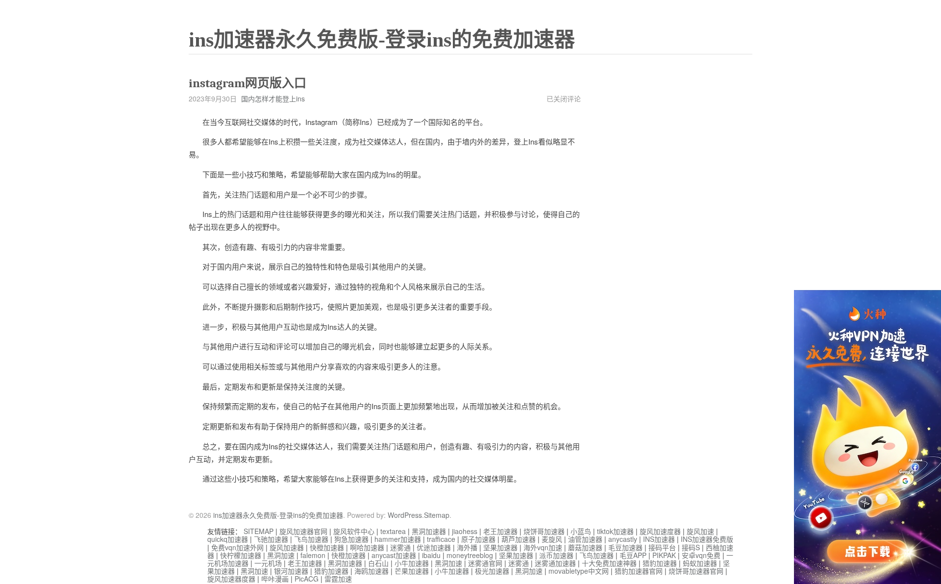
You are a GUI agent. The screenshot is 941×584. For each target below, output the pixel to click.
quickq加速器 (227, 539)
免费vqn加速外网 (237, 547)
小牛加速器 (412, 563)
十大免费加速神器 (609, 563)
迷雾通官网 (485, 563)
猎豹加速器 (660, 563)
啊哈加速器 (367, 547)
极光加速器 (492, 571)
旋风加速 (700, 531)
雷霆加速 (338, 579)
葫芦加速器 (518, 539)
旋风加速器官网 (303, 531)
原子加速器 (478, 539)
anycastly (622, 539)
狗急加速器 (351, 539)
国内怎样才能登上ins (273, 98)
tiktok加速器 (615, 531)
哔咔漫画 (275, 579)
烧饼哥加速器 (544, 531)
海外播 (467, 547)
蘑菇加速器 (585, 547)
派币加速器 (556, 555)
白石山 (378, 563)
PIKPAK (664, 555)
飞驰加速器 (271, 539)
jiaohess (464, 531)
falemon (312, 555)
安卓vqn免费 (701, 555)
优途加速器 (434, 547)
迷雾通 (400, 547)
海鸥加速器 (371, 571)
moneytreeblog (469, 555)
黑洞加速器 (429, 531)
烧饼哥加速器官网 (696, 571)
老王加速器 (500, 531)
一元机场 (268, 563)
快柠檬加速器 (240, 555)
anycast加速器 (393, 555)
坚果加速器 (500, 547)
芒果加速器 (412, 571)
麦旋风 (552, 539)
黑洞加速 (281, 555)
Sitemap (436, 515)
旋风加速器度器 (231, 579)
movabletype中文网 (578, 571)
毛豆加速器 (625, 547)
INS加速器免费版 (707, 539)
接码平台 (662, 547)
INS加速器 (659, 539)
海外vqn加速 (542, 547)
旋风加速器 (287, 547)
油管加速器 (585, 539)
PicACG (307, 579)
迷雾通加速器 (555, 563)
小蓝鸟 (580, 531)
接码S (691, 547)
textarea (393, 531)
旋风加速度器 (660, 531)
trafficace (441, 539)
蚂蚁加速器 (700, 563)
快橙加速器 (327, 547)
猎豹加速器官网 (639, 571)
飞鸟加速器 (311, 539)
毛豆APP (632, 555)
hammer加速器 (397, 539)
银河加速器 (291, 571)
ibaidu (431, 555)
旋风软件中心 (353, 531)
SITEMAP (258, 531)
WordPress (405, 515)
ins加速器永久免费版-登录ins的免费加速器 (382, 39)
